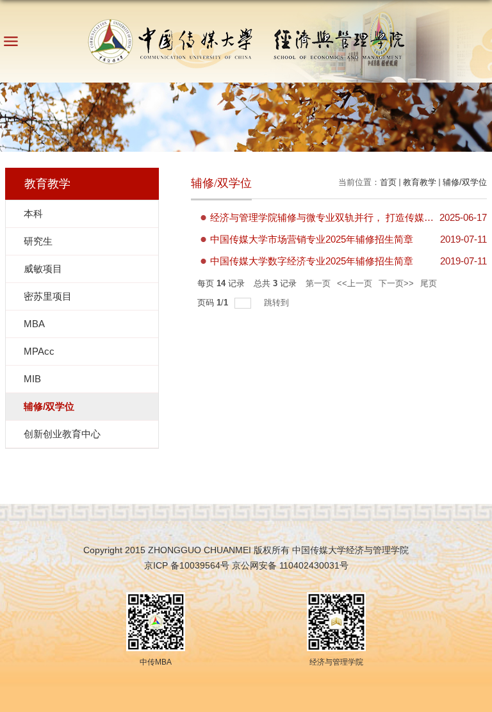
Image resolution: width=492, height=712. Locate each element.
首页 (388, 182)
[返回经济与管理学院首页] (246, 37)
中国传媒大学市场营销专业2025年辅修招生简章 (311, 239)
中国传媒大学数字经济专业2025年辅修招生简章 (311, 260)
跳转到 (277, 302)
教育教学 (419, 182)
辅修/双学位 (465, 182)
